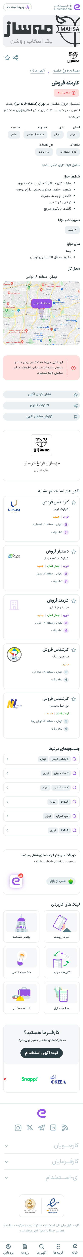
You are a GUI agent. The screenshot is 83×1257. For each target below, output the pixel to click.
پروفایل (8, 1252)
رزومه (25, 1252)
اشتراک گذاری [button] (39, 405)
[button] (15, 57)
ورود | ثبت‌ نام (16, 7)
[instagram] (18, 1127)
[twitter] (30, 1127)
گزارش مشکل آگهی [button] (39, 416)
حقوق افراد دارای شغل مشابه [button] (61, 165)
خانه (75, 1252)
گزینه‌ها (58, 1252)
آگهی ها (37, 71)
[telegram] (41, 1127)
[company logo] (41, 447)
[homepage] (41, 1113)
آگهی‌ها (42, 1252)
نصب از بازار (58, 881)
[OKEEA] (69, 1079)
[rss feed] (65, 1127)
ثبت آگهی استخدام (41, 1053)
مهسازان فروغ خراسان (66, 71)
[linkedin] (53, 1127)
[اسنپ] (40, 1079)
